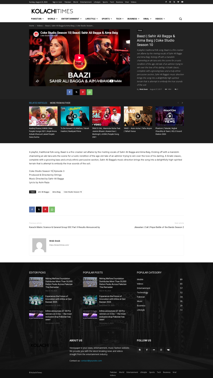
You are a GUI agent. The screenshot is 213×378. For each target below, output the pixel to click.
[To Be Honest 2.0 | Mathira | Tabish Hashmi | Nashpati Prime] (75, 116)
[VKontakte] (168, 350)
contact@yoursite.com (91, 360)
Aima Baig (56, 192)
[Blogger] (140, 350)
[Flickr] (154, 350)
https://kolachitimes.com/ (59, 245)
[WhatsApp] (89, 92)
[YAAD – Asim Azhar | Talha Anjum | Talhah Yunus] (138, 116)
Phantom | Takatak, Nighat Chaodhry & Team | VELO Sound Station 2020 (168, 131)
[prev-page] (178, 103)
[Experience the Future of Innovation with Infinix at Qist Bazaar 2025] (36, 300)
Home (31, 25)
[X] (174, 2)
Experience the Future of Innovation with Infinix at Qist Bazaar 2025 (58, 299)
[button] (180, 18)
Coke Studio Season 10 (73, 192)
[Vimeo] (178, 2)
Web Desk (144, 89)
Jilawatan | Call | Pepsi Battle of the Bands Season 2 (159, 227)
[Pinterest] (83, 92)
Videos (40, 25)
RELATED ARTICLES (38, 103)
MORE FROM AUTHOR (60, 103)
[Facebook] (166, 2)
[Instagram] (170, 2)
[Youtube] (182, 2)
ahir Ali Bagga (43, 192)
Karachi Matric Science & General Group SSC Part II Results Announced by (64, 227)
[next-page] (182, 103)
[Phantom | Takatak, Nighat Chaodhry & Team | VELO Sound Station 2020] (169, 116)
